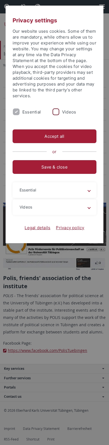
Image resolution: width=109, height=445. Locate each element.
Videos (69, 112)
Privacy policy (70, 227)
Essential (31, 112)
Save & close (54, 167)
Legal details (37, 227)
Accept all (54, 136)
